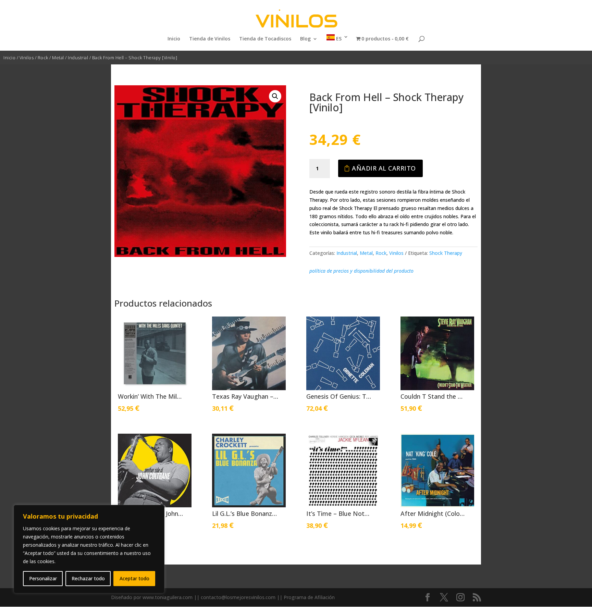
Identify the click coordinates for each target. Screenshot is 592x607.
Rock (43, 57)
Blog (305, 39)
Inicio (174, 39)
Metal (58, 57)
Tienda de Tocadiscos (265, 39)
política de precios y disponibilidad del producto (361, 271)
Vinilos (27, 57)
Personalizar (43, 578)
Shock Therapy (445, 253)
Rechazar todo (88, 578)
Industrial (78, 57)
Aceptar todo (134, 578)
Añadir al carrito (384, 168)
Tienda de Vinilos (209, 39)
